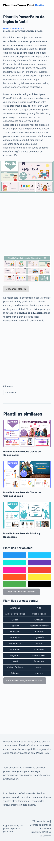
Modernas (15, 649)
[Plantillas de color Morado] (39, 562)
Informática (15, 637)
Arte (39, 608)
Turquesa (10, 392)
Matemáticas (15, 643)
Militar (39, 643)
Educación (15, 631)
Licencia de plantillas (40, 824)
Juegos (39, 673)
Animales (15, 673)
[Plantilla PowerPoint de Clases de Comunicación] (27, 433)
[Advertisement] (27, 222)
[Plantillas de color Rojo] (39, 570)
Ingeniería (39, 637)
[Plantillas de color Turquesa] (14, 562)
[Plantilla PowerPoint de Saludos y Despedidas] (27, 515)
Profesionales (39, 655)
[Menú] (49, 5)
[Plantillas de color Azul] (14, 555)
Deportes (15, 625)
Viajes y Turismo (15, 667)
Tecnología (39, 661)
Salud (15, 661)
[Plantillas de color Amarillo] (39, 577)
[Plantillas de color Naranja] (14, 577)
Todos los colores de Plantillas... (21, 591)
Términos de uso (41, 821)
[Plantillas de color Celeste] (39, 555)
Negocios (15, 655)
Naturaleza (39, 649)
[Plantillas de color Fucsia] (14, 570)
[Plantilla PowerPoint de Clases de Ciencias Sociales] (27, 474)
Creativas (38, 619)
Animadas (15, 608)
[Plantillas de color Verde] (14, 584)
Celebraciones (39, 614)
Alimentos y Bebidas (15, 614)
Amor (39, 667)
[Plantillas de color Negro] (39, 584)
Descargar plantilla (16, 288)
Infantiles (39, 631)
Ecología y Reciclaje (39, 625)
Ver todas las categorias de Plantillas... (24, 680)
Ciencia (15, 619)
